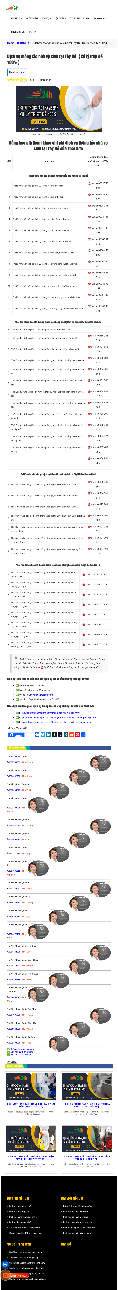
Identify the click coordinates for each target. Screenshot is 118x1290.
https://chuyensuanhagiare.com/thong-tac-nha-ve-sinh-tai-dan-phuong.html (57, 717)
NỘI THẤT (59, 18)
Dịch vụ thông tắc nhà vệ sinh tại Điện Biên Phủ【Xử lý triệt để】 (31, 1157)
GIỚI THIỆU (32, 18)
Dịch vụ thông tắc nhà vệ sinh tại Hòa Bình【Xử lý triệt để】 (87, 1105)
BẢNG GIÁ (99, 18)
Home (10, 42)
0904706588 (14, 979)
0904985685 (14, 1015)
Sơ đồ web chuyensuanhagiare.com (25, 1252)
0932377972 (14, 853)
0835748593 (14, 762)
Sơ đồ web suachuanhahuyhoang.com (27, 1263)
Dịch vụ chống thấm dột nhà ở (23, 1217)
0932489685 (14, 808)
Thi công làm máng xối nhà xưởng (24, 1228)
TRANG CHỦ (17, 18)
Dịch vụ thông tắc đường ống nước (79, 1228)
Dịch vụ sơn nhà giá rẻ (19, 1211)
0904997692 (14, 916)
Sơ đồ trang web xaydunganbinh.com (26, 1268)
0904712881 (14, 966)
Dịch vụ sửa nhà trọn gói (20, 1206)
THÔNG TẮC (24, 42)
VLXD (86, 18)
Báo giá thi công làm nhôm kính (77, 1206)
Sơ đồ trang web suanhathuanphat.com (27, 1279)
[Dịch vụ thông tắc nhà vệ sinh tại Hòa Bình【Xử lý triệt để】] (87, 1086)
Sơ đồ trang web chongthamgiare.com (27, 1273)
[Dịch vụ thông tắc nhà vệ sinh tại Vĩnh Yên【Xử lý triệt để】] (87, 1139)
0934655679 (14, 997)
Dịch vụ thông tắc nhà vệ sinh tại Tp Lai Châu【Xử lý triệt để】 (31, 1105)
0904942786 (14, 776)
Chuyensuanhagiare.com (41, 694)
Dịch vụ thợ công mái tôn (20, 1222)
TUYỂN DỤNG (18, 32)
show (22, 72)
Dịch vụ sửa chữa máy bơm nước (78, 1222)
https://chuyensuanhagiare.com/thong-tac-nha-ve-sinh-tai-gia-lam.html (55, 722)
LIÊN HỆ (31, 32)
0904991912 (14, 871)
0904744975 (14, 952)
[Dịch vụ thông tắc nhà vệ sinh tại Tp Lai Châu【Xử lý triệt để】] (31, 1086)
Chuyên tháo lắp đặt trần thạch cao (25, 1233)
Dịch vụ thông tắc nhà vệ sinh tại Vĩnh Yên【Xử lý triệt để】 (87, 1157)
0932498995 (14, 1043)
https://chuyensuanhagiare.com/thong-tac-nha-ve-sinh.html (49, 713)
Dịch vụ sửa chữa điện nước (76, 1211)
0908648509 (14, 1029)
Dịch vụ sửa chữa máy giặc (75, 1217)
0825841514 (14, 825)
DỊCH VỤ (45, 18)
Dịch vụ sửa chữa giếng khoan (77, 1233)
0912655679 (14, 839)
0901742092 (14, 888)
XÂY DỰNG (74, 18)
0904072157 (14, 934)
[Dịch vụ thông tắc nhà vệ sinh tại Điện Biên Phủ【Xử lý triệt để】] (31, 1139)
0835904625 (14, 790)
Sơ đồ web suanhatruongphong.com (26, 1257)
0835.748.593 (19, 1275)
